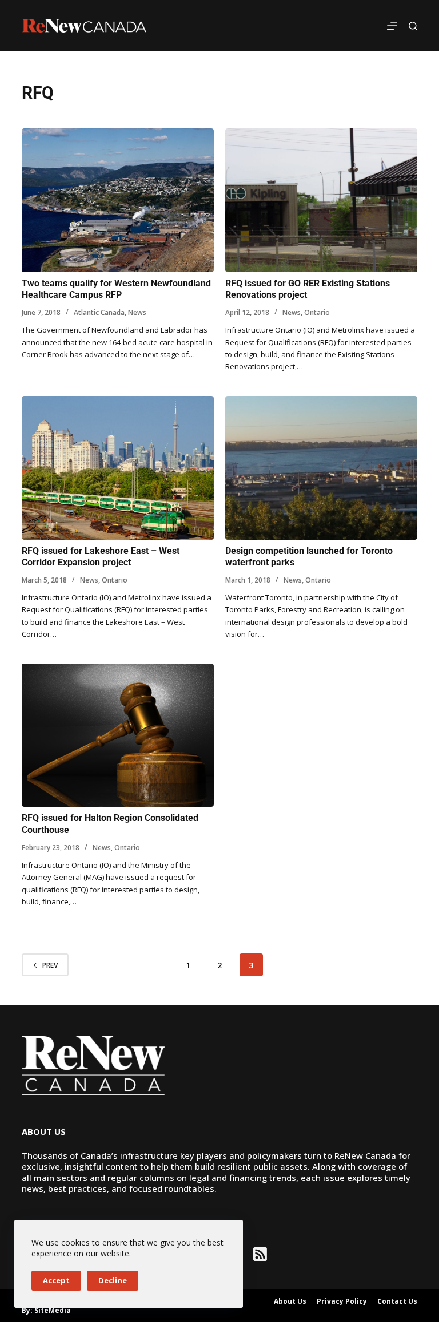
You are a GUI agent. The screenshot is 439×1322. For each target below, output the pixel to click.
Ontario (317, 312)
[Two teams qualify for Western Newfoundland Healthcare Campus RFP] (118, 200)
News (137, 312)
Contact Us (397, 1301)
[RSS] (260, 1254)
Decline (112, 1280)
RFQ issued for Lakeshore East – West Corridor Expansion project (100, 556)
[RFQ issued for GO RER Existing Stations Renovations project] (321, 200)
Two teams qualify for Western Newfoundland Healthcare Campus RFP (116, 289)
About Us (290, 1301)
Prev (50, 965)
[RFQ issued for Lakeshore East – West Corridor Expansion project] (118, 468)
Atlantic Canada (99, 312)
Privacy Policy (342, 1301)
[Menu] (392, 26)
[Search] (413, 26)
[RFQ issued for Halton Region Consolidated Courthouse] (118, 735)
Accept (56, 1280)
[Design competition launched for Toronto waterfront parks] (321, 468)
